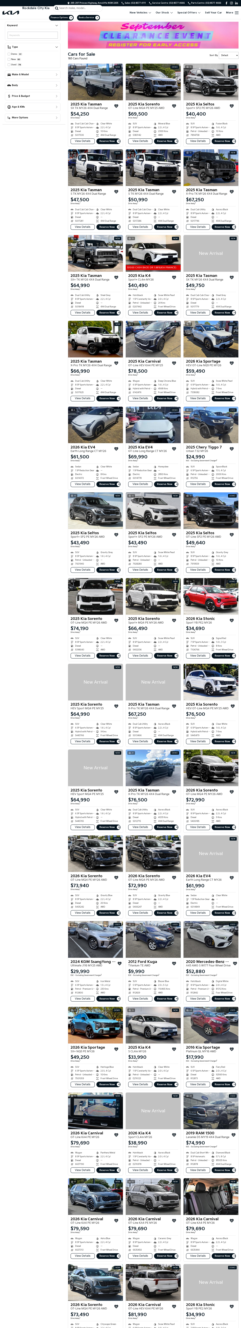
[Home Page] (10, 13)
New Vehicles (138, 12)
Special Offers (187, 12)
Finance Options (59, 17)
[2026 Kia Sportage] (211, 339)
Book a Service (86, 17)
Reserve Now (107, 141)
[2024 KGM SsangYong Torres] (95, 939)
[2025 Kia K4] (153, 253)
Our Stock (162, 12)
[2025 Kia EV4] (153, 425)
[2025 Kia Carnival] (153, 339)
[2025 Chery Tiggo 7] (211, 425)
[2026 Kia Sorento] (211, 768)
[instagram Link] (231, 3)
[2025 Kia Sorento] (153, 82)
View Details (82, 141)
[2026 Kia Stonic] (211, 596)
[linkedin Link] (236, 3)
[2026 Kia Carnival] (95, 1111)
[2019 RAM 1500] (211, 1111)
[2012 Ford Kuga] (153, 939)
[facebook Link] (226, 3)
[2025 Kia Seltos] (211, 82)
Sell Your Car (213, 12)
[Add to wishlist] (116, 106)
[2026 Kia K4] (153, 1111)
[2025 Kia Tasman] (95, 82)
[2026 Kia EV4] (95, 425)
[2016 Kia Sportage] (211, 1025)
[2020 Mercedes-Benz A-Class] (211, 939)
